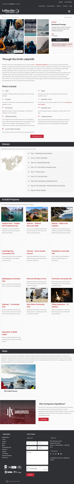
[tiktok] (55, 453)
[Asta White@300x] (5, 465)
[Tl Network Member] (17, 471)
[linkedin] (61, 453)
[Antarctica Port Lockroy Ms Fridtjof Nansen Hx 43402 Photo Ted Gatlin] (18, 365)
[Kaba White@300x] (8, 471)
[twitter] (53, 453)
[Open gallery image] (30, 27)
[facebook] (50, 453)
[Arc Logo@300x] (12, 466)
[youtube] (58, 453)
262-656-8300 (59, 445)
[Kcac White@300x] (19, 466)
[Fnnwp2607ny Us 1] (12, 152)
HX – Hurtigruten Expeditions (40, 64)
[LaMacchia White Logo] (11, 9)
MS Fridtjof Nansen (10, 391)
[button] (49, 153)
